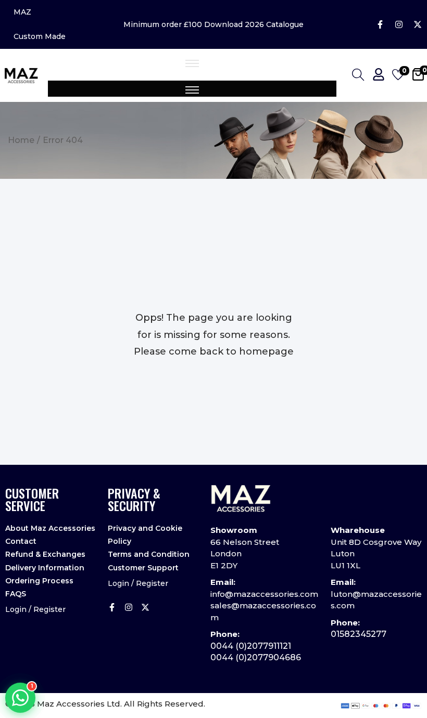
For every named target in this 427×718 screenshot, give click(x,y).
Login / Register (35, 609)
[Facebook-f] (380, 24)
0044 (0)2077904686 (255, 657)
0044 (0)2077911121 (250, 646)
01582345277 (358, 634)
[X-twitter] (417, 24)
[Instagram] (399, 24)
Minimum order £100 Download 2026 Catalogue (213, 24)
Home (21, 140)
